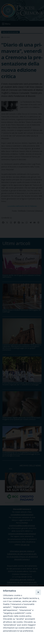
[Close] (38, 592)
